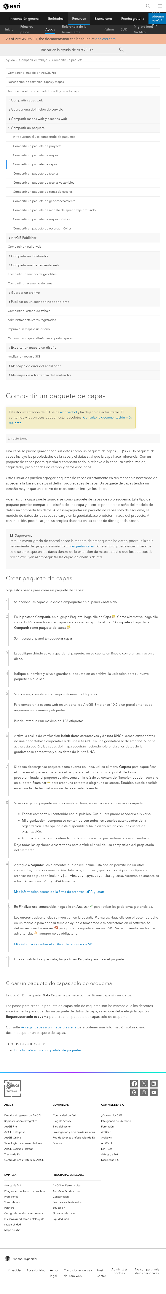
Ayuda (50, 29)
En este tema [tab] (17, 438)
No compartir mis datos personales (147, 1271)
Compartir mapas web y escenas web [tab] (39, 119)
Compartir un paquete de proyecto (37, 146)
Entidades (56, 19)
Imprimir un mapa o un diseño (29, 329)
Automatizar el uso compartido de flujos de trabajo (43, 91)
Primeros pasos (26, 29)
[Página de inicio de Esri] (12, 6)
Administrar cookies (119, 1271)
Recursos (79, 19)
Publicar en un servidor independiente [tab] (40, 302)
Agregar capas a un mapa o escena (49, 1027)
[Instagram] (144, 1092)
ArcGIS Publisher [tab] (23, 238)
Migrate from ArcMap (143, 29)
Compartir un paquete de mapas (35, 155)
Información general (25, 19)
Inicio (9, 29)
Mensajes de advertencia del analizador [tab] (41, 375)
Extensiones (103, 19)
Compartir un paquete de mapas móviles (41, 219)
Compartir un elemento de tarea (30, 283)
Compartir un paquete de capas (35, 164)
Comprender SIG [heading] (112, 1104)
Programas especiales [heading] (68, 1174)
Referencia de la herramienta (74, 29)
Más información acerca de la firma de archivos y (59, 892)
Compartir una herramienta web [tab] (35, 265)
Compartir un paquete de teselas (35, 173)
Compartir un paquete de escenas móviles (42, 228)
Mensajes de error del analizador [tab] (36, 366)
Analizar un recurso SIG (24, 356)
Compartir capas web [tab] (27, 100)
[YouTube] (154, 1092)
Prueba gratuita (132, 19)
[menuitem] (28, 1115)
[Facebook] (134, 1083)
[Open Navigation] (160, 6)
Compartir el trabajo (33, 60)
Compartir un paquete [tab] (28, 128)
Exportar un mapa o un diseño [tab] (33, 348)
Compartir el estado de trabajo (29, 311)
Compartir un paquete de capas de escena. (43, 192)
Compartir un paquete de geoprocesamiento (44, 201)
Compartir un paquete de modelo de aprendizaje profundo (54, 210)
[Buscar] (148, 6)
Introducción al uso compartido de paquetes (44, 137)
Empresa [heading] (10, 1174)
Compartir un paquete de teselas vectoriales (43, 182)
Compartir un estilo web (24, 247)
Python (109, 29)
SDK (124, 29)
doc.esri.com (105, 39)
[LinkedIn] (154, 1083)
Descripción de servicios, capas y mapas (36, 82)
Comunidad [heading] (61, 1104)
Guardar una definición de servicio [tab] (37, 109)
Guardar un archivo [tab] (25, 293)
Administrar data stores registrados (32, 320)
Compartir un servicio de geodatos (32, 274)
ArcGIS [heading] (9, 1104)
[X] (144, 1083)
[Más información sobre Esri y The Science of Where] (12, 1089)
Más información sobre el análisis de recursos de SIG (53, 944)
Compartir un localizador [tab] (29, 256)
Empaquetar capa (80, 546)
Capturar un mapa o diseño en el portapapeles (40, 338)
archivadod (68, 412)
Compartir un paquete (67, 60)
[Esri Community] (134, 1092)
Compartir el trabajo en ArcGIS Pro (32, 73)
